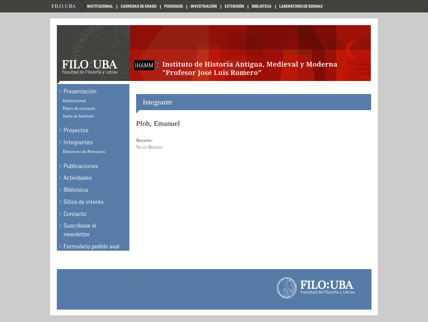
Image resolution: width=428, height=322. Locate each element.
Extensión (234, 6)
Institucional (100, 6)
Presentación (80, 91)
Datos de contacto (79, 108)
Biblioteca (262, 6)
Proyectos (76, 130)
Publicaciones (81, 166)
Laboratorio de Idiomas (301, 6)
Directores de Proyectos (84, 151)
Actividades (78, 177)
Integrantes (78, 142)
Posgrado (173, 6)
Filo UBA (68, 6)
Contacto (75, 214)
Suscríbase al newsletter (80, 230)
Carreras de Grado (138, 6)
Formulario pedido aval (91, 246)
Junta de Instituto (78, 116)
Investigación (204, 6)
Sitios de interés (83, 202)
